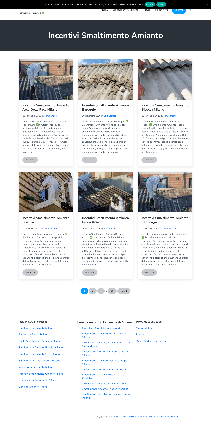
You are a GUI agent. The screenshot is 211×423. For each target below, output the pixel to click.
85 (114, 291)
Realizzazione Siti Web (125, 416)
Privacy (140, 334)
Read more (32, 160)
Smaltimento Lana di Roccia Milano (39, 360)
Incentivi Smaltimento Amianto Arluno (104, 383)
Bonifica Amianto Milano (33, 387)
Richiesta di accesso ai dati (151, 341)
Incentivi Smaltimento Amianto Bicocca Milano (164, 107)
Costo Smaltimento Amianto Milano (40, 341)
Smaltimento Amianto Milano (36, 328)
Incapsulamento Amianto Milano (38, 380)
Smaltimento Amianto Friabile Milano (41, 347)
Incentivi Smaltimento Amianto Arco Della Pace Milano (45, 107)
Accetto (149, 4)
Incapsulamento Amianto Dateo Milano (105, 369)
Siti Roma (142, 416)
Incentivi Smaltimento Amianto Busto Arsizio (105, 220)
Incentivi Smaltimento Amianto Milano (41, 373)
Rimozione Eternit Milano (33, 334)
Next (122, 291)
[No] (207, 4)
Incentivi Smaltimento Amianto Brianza (45, 220)
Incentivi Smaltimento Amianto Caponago (164, 220)
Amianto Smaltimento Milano (36, 367)
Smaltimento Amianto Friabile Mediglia (105, 389)
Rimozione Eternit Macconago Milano (103, 328)
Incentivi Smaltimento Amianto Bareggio (105, 107)
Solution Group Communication (163, 416)
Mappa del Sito (145, 328)
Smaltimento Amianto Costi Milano (39, 354)
